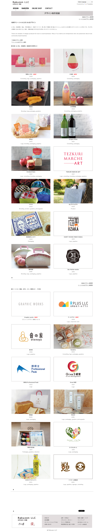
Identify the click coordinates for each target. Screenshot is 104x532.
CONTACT (48, 8)
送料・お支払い (65, 517)
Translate (90, 4)
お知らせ (47, 517)
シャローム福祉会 (82, 524)
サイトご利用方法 (65, 522)
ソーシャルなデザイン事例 (19, 42)
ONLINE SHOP (37, 8)
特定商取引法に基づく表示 (68, 524)
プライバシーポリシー (66, 520)
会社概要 (47, 520)
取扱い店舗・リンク (83, 517)
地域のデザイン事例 (18, 40)
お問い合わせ (48, 524)
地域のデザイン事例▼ (87, 17)
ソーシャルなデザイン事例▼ (86, 19)
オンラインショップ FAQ (51, 522)
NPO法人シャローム (83, 522)
